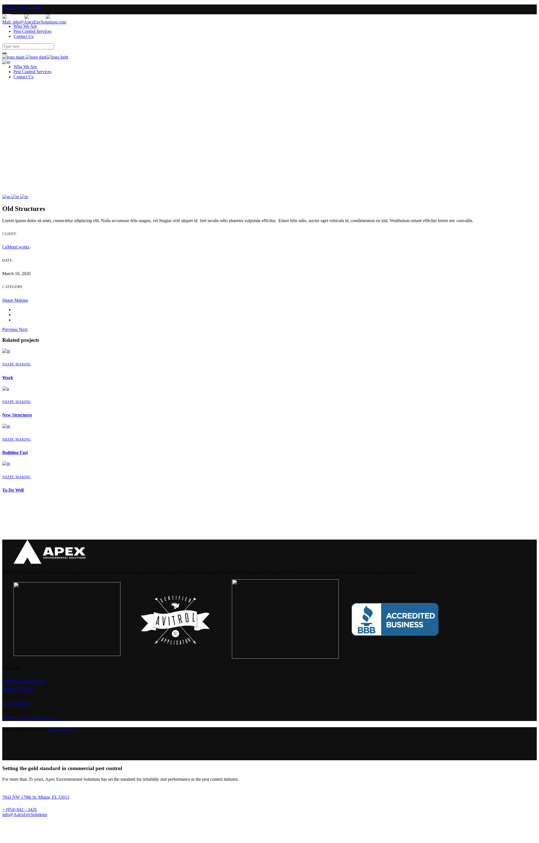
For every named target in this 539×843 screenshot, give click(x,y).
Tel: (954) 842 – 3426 (21, 6)
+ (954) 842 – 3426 (19, 809)
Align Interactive (61, 730)
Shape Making (15, 300)
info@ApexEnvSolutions (24, 814)
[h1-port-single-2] (6, 196)
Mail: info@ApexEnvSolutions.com (34, 22)
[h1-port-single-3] (15, 196)
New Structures (17, 415)
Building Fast (15, 452)
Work (7, 377)
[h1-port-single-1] (24, 196)
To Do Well (13, 490)
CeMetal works (15, 247)
